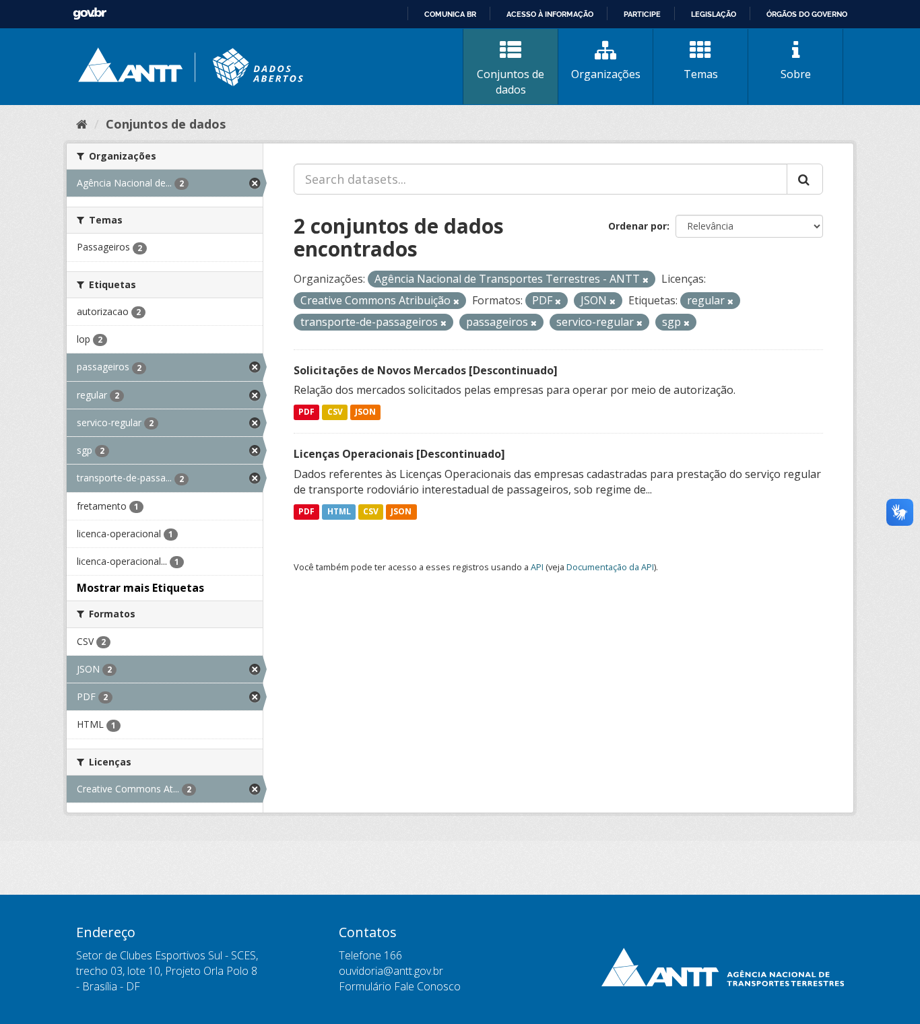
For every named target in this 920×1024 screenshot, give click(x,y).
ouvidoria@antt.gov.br (391, 970)
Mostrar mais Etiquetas (140, 587)
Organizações (605, 74)
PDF (306, 412)
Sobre (796, 74)
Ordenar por (637, 225)
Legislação (713, 14)
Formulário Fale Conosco (400, 986)
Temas (701, 74)
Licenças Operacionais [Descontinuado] (399, 453)
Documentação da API (610, 567)
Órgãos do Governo (806, 14)
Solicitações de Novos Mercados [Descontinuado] (426, 370)
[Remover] (646, 280)
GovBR (89, 13)
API (537, 567)
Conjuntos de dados (510, 82)
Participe (642, 14)
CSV (335, 412)
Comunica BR (450, 14)
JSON (365, 412)
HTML (339, 511)
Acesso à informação (549, 14)
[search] (805, 179)
